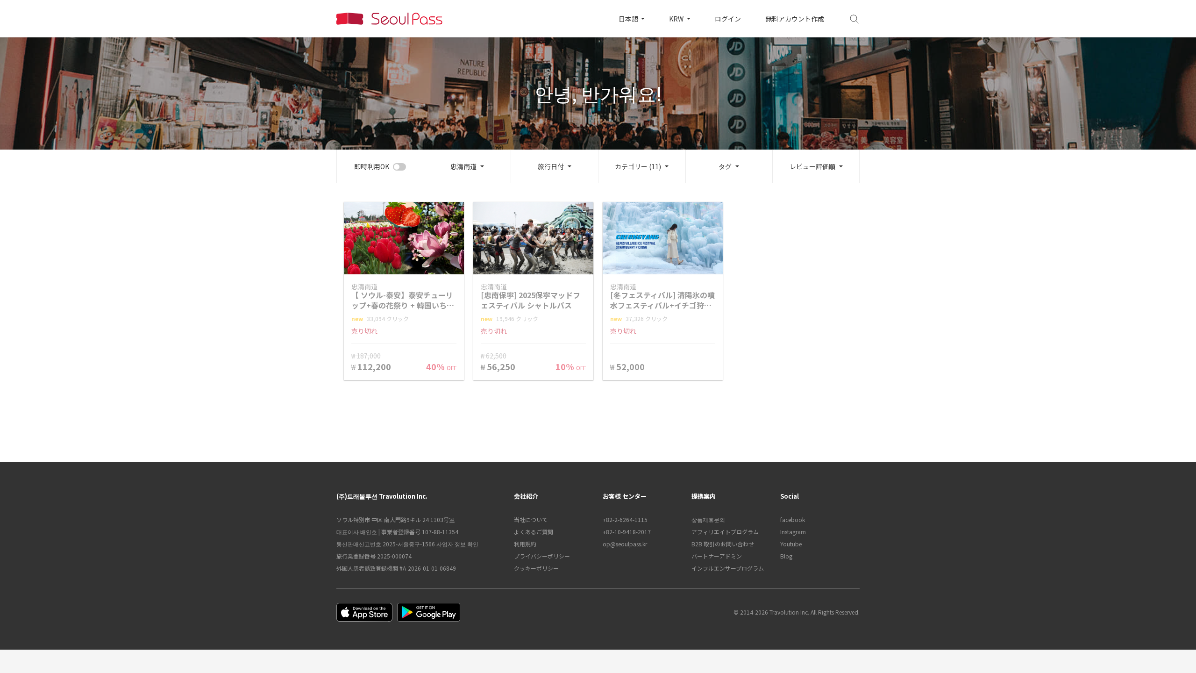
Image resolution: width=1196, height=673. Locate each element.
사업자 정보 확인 (457, 544)
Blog (786, 556)
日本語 (629, 18)
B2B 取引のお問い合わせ (722, 544)
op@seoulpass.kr (625, 544)
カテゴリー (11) (638, 166)
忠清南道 (463, 166)
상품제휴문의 (708, 519)
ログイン (728, 18)
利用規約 (525, 544)
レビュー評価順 (812, 166)
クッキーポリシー (536, 568)
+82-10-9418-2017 (627, 532)
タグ (725, 166)
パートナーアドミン (716, 556)
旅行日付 (551, 166)
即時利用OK (371, 166)
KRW (677, 18)
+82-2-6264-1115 (625, 519)
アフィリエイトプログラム (725, 532)
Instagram (793, 532)
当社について (531, 519)
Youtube (791, 544)
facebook (792, 519)
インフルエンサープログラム (727, 568)
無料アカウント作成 (794, 18)
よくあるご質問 (533, 532)
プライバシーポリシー (542, 556)
